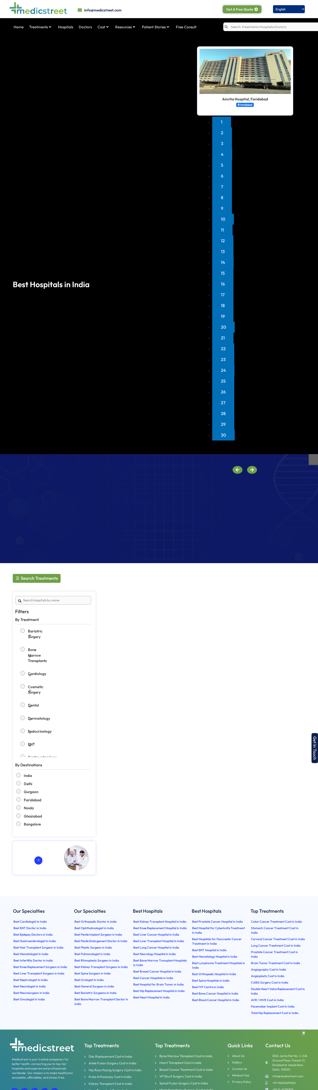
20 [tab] (223, 327)
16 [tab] (223, 284)
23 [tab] (223, 359)
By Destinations (28, 764)
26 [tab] (223, 391)
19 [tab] (223, 316)
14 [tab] (223, 262)
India (28, 775)
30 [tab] (223, 435)
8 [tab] (222, 197)
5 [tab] (222, 165)
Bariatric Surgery (24, 633)
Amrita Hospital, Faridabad (245, 99)
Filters (22, 611)
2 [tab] (222, 132)
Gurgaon (31, 791)
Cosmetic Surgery (24, 689)
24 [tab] (223, 370)
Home (19, 27)
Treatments (38, 27)
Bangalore (32, 824)
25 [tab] (223, 381)
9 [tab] (222, 208)
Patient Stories (154, 27)
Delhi (28, 783)
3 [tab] (222, 143)
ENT (24, 744)
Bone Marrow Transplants (24, 655)
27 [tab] (223, 402)
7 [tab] (222, 186)
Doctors (85, 27)
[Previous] (238, 470)
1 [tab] (221, 122)
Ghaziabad (33, 816)
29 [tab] (223, 424)
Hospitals (65, 27)
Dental (24, 705)
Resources (123, 27)
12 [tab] (223, 240)
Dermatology (24, 718)
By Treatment (27, 619)
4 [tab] (222, 154)
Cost (101, 27)
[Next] (252, 470)
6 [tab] (222, 176)
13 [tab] (223, 251)
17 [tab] (223, 294)
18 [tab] (223, 305)
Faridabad (32, 800)
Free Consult (186, 27)
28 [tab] (223, 413)
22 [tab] (223, 348)
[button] (315, 748)
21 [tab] (223, 338)
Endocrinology (24, 731)
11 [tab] (222, 230)
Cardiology (24, 673)
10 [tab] (223, 219)
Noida (29, 808)
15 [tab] (223, 273)
